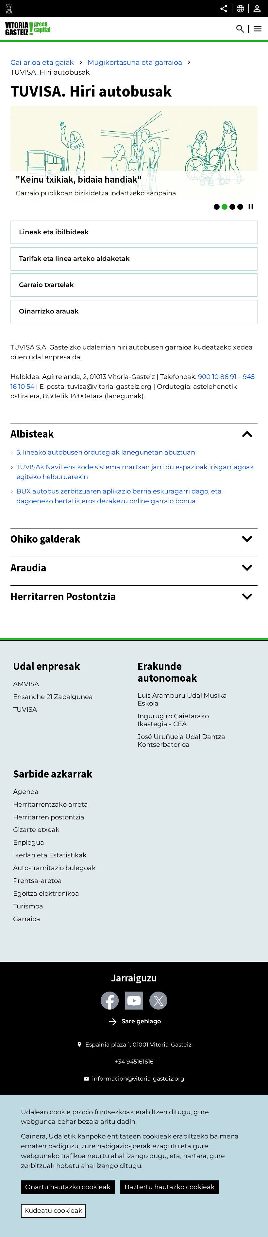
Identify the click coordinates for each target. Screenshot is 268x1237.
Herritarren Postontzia (63, 596)
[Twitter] (158, 1001)
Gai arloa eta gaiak (42, 62)
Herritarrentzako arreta (50, 804)
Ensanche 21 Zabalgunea (53, 697)
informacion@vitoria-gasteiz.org (138, 1078)
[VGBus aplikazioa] (232, 207)
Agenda (26, 792)
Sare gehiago (141, 1021)
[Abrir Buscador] (243, 29)
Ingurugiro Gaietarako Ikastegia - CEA (173, 720)
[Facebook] (110, 1001)
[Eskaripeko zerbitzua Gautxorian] (240, 207)
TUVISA (25, 709)
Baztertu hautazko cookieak (170, 1187)
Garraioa (26, 919)
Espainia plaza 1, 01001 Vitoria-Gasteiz (138, 1044)
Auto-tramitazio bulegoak (54, 868)
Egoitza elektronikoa (46, 893)
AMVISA (26, 684)
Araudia (28, 568)
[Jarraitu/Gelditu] (250, 206)
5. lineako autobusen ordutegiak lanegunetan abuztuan (105, 452)
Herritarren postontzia (48, 817)
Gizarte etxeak (36, 830)
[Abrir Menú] (257, 29)
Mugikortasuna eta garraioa (135, 62)
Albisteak (32, 434)
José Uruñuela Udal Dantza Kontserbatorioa (181, 740)
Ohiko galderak (45, 539)
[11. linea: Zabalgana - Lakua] (217, 207)
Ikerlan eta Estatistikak (50, 855)
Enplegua (28, 842)
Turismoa (28, 906)
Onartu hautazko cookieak (67, 1187)
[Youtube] (134, 1001)
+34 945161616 (134, 1061)
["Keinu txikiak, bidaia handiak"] (224, 207)
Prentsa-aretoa (37, 881)
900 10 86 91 (217, 377)
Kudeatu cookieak (53, 1210)
